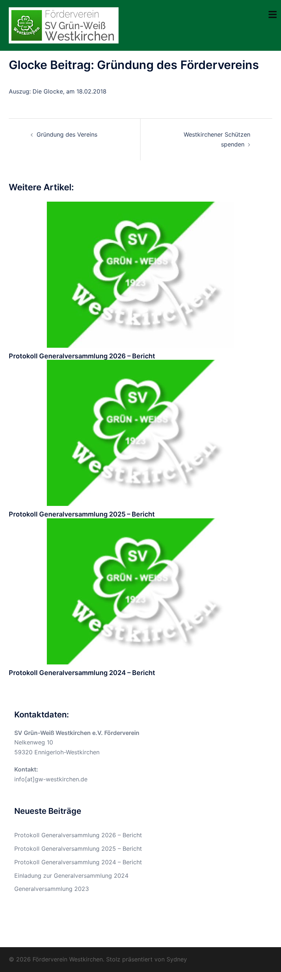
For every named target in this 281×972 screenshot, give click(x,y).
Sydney (176, 959)
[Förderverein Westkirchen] (64, 24)
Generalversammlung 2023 (51, 888)
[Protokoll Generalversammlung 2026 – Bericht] (140, 274)
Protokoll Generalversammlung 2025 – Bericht (82, 514)
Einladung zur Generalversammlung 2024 (71, 875)
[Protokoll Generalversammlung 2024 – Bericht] (140, 590)
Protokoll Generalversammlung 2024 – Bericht (82, 672)
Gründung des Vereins (67, 134)
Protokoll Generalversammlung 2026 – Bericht (82, 356)
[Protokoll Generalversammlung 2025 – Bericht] (140, 432)
